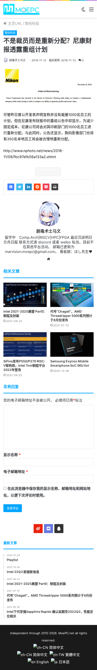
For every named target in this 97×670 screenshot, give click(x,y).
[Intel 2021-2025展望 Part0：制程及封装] (25, 295)
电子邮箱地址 (15, 471)
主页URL (14, 23)
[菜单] (91, 11)
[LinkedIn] (28, 187)
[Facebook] (10, 187)
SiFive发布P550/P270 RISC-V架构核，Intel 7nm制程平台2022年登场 (24, 365)
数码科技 (32, 23)
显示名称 (12, 454)
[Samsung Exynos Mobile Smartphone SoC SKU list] (72, 344)
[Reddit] (37, 187)
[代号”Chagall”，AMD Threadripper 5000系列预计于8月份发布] (72, 295)
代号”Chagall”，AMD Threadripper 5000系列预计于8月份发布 (71, 315)
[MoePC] (21, 9)
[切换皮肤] (83, 11)
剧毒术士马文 (17, 60)
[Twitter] (19, 187)
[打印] (54, 187)
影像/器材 (49, 172)
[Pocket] (46, 187)
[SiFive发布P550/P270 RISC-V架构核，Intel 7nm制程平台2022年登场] (25, 344)
